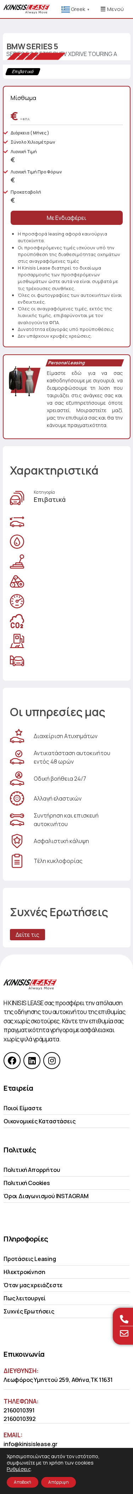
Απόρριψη (58, 1482)
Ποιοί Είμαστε (23, 1108)
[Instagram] (51, 1060)
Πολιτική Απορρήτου (32, 1170)
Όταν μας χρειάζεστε (33, 1285)
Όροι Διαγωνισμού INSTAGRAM (46, 1196)
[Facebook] (12, 1060)
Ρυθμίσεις (19, 1469)
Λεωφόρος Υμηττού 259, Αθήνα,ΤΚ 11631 (58, 1380)
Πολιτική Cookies (27, 1183)
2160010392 (20, 1419)
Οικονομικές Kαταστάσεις (39, 1121)
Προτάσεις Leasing (30, 1259)
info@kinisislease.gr (30, 1444)
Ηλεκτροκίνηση (24, 1272)
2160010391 (19, 1410)
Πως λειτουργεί (25, 1298)
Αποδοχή (22, 1482)
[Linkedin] (31, 1060)
